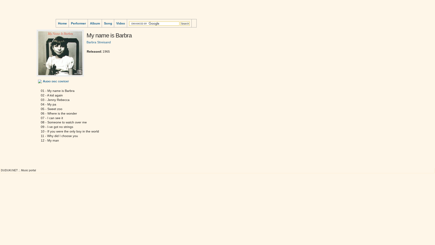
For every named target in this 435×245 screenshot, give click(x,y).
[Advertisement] (15, 39)
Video (120, 23)
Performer (78, 23)
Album (95, 23)
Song (108, 23)
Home (62, 23)
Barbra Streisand (99, 42)
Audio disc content (56, 81)
